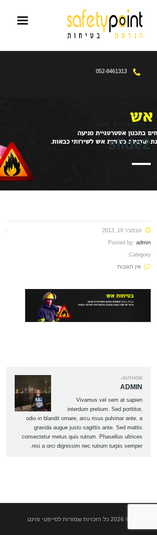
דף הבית (137, 124)
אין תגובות (129, 267)
